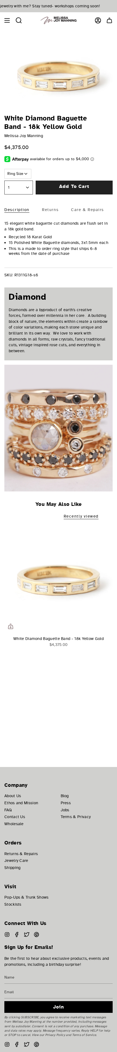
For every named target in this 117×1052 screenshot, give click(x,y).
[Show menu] (7, 20)
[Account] (98, 20)
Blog (65, 795)
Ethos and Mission (21, 802)
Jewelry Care (16, 860)
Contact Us (14, 816)
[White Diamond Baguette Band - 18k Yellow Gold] (58, 578)
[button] (19, 20)
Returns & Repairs (21, 853)
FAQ (8, 809)
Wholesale (14, 823)
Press (66, 802)
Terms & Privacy (76, 816)
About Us (12, 795)
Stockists (12, 904)
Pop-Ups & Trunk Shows (26, 897)
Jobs (65, 809)
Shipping (12, 867)
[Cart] (109, 20)
